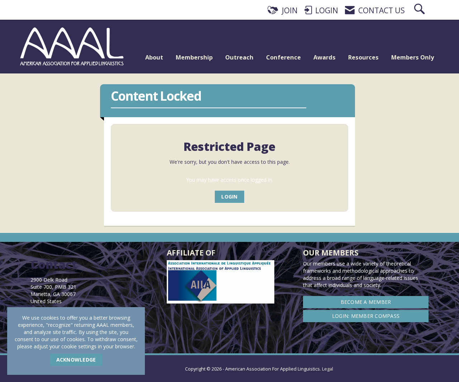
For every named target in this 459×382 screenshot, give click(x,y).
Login (229, 196)
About (154, 57)
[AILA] (428, 364)
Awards (324, 57)
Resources (363, 57)
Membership (194, 57)
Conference (283, 57)
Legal (327, 369)
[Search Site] (420, 10)
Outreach (239, 57)
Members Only (412, 57)
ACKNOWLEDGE (76, 359)
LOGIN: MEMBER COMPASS (365, 315)
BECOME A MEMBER (366, 302)
